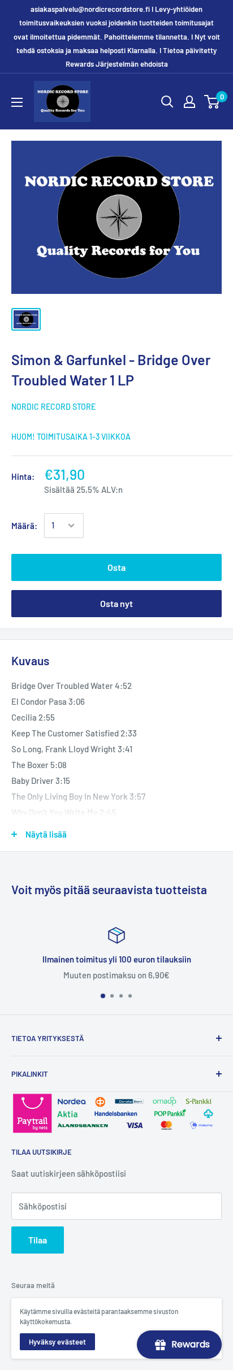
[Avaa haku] (167, 102)
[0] (212, 102)
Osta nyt (116, 603)
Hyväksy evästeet (57, 1341)
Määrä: (24, 526)
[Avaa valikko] (17, 102)
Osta (116, 567)
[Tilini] (189, 102)
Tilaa (37, 1239)
